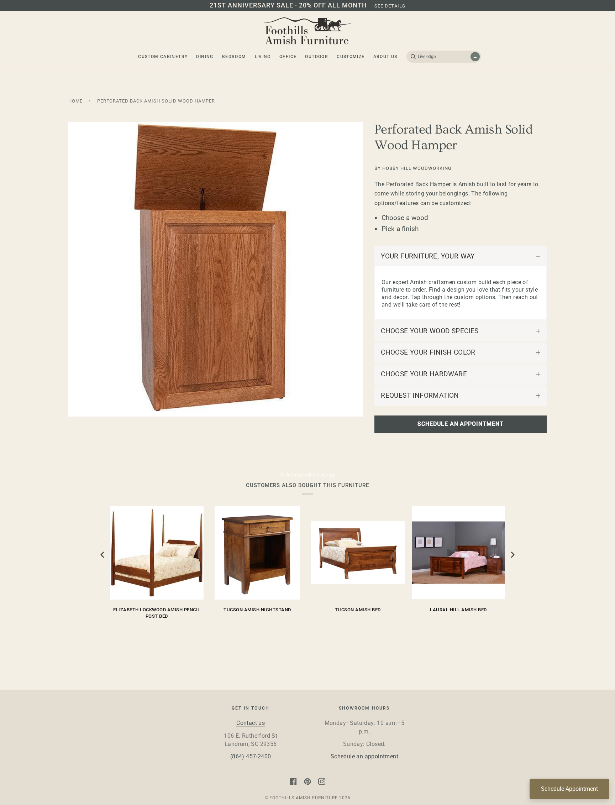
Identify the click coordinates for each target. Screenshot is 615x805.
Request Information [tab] (420, 395)
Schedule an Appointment (460, 424)
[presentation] (102, 555)
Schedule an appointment (364, 756)
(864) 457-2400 (250, 756)
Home (75, 101)
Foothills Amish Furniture (303, 797)
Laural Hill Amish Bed (458, 609)
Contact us (250, 723)
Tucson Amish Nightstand (257, 609)
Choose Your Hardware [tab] (424, 374)
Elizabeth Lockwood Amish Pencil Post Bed (156, 613)
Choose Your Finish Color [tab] (428, 352)
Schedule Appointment (569, 788)
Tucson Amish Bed (358, 609)
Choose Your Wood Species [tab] (430, 331)
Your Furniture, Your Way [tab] (428, 256)
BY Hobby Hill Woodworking (413, 168)
